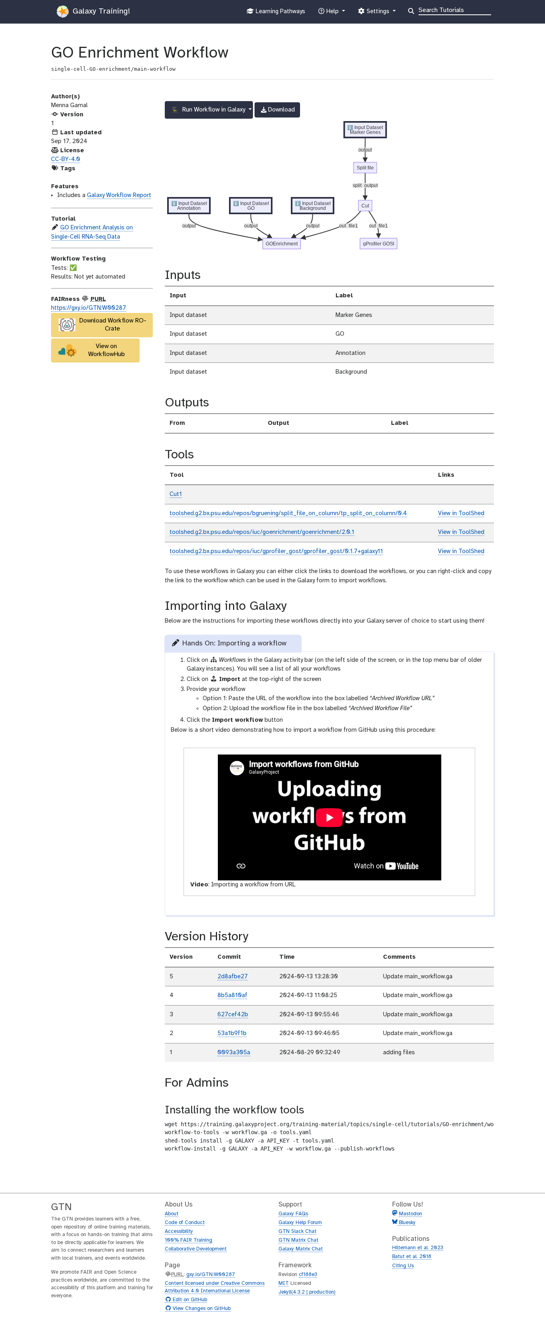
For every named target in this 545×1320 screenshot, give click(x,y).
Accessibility (179, 1231)
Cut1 (176, 494)
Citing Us (403, 1265)
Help (332, 14)
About (171, 1213)
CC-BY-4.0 (65, 159)
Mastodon (410, 1213)
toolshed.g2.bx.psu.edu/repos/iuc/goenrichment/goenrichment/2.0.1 (262, 532)
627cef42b (232, 1014)
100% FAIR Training (188, 1240)
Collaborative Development (196, 1249)
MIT (283, 1283)
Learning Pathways (279, 14)
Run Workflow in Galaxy (213, 109)
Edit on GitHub (189, 1300)
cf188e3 (308, 1274)
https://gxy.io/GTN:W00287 (88, 308)
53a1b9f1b (232, 1033)
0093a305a (233, 1052)
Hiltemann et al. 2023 (417, 1247)
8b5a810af (232, 995)
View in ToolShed (461, 513)
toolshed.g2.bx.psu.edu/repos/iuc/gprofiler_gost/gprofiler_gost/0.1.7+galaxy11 (276, 551)
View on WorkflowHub (106, 350)
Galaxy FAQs (293, 1213)
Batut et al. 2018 (411, 1256)
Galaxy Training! (100, 11)
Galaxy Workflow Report (119, 195)
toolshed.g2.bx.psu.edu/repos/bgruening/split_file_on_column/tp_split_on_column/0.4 (288, 513)
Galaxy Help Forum (300, 1222)
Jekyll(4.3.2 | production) (307, 1292)
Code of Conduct (185, 1222)
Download (277, 111)
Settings (378, 14)
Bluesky (406, 1222)
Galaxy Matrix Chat (300, 1249)
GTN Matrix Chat (298, 1240)
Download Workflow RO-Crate (112, 324)
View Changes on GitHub (201, 1309)
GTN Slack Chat (297, 1231)
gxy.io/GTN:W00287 (210, 1274)
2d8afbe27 (232, 977)
